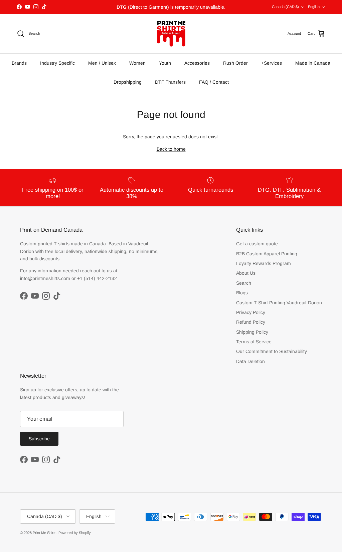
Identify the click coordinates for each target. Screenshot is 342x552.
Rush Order (235, 63)
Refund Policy (250, 322)
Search (243, 283)
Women (137, 63)
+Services (271, 63)
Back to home (171, 149)
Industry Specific (57, 63)
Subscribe (39, 438)
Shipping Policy (252, 332)
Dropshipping (128, 82)
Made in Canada (312, 63)
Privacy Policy (250, 312)
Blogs (242, 292)
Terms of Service (254, 341)
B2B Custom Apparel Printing (266, 253)
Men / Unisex (102, 63)
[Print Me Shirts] (171, 34)
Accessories (197, 63)
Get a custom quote (257, 243)
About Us (245, 273)
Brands (19, 63)
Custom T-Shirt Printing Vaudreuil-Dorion (279, 302)
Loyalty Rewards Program (263, 263)
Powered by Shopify (74, 533)
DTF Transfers (170, 82)
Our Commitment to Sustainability (271, 351)
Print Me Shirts (44, 533)
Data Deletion (250, 361)
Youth (165, 63)
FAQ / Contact (214, 82)
